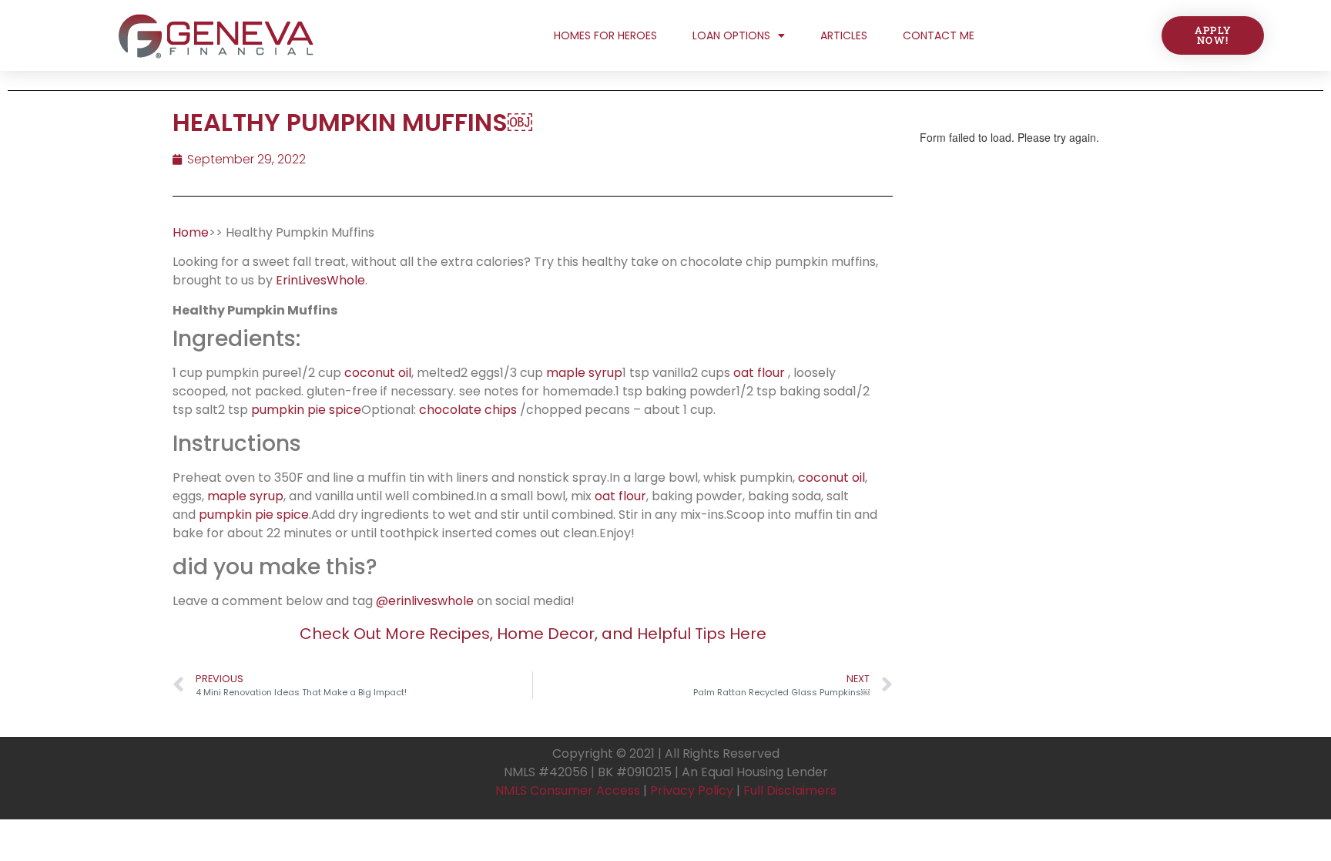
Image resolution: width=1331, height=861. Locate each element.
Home (191, 232)
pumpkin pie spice (306, 410)
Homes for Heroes (605, 35)
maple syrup (584, 373)
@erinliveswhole (425, 601)
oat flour (759, 373)
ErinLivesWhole (320, 280)
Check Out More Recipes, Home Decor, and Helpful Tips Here (533, 633)
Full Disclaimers (789, 790)
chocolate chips (468, 410)
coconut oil (377, 373)
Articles (843, 35)
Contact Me (938, 35)
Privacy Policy (691, 790)
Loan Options (731, 35)
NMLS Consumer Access (567, 790)
